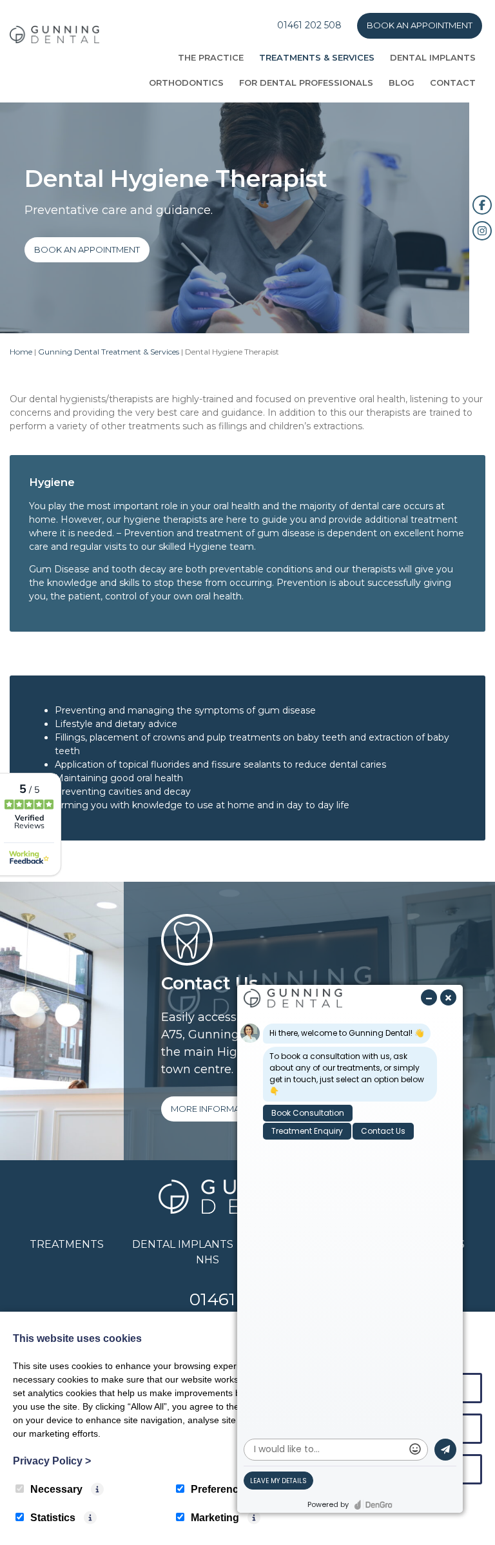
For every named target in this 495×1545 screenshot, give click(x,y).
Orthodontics (186, 82)
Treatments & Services (316, 57)
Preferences (220, 1489)
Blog (401, 82)
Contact (453, 82)
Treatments (67, 1244)
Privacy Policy (52, 1460)
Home (21, 351)
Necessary (56, 1489)
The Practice (211, 57)
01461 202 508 (309, 25)
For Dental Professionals (306, 82)
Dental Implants (433, 57)
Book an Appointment (419, 25)
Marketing (215, 1517)
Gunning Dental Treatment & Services (108, 351)
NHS (207, 1260)
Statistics (52, 1517)
